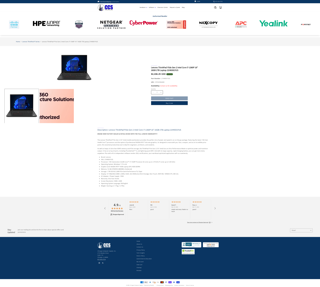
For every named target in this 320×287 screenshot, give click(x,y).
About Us (139, 244)
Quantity (153, 89)
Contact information (179, 285)
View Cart (139, 264)
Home (138, 241)
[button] (143, 7)
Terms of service (190, 285)
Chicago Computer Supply (136, 285)
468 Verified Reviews (117, 211)
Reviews (139, 270)
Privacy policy (160, 285)
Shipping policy (169, 285)
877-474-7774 (102, 259)
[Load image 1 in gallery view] (22, 106)
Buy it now (169, 103)
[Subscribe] (310, 230)
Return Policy (141, 256)
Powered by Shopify (149, 285)
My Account (140, 261)
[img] (117, 208)
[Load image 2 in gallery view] (57, 106)
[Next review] (215, 208)
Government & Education (144, 259)
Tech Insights (141, 253)
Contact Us (140, 247)
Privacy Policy (141, 250)
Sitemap (139, 267)
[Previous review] (105, 208)
